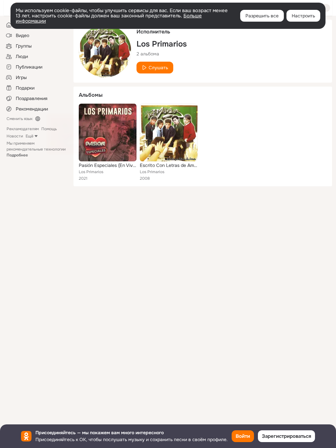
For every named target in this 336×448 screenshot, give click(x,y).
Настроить (303, 16)
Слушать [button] (158, 68)
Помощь (49, 129)
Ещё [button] (29, 136)
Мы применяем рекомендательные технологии (36, 149)
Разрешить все (262, 16)
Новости (15, 136)
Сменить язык (19, 118)
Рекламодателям (23, 129)
